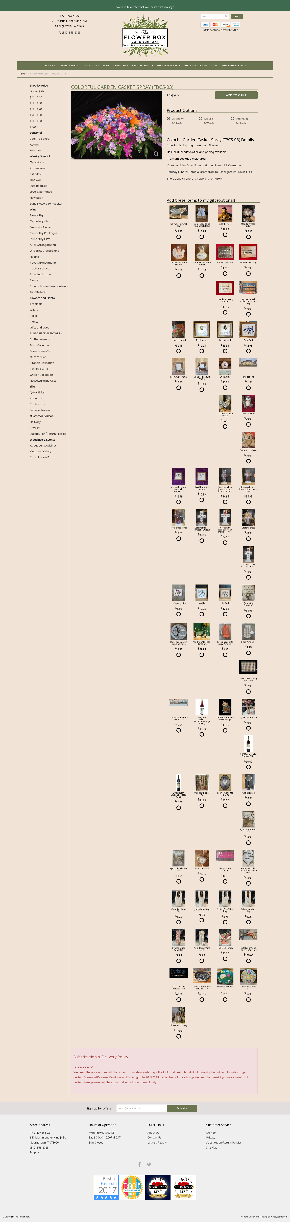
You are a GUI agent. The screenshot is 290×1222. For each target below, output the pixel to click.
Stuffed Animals (40, 339)
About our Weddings (43, 446)
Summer (35, 150)
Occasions (91, 65)
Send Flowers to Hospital (46, 204)
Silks (214, 65)
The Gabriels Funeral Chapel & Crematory (195, 179)
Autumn (35, 145)
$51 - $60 (36, 103)
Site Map (211, 1147)
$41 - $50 (36, 97)
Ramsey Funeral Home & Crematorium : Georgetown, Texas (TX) (209, 172)
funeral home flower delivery (49, 286)
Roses (34, 316)
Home (22, 73)
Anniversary (38, 168)
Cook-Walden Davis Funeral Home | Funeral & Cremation (205, 165)
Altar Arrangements (43, 245)
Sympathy (119, 65)
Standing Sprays (40, 274)
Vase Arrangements (43, 263)
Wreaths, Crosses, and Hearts (44, 254)
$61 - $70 (36, 109)
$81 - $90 (36, 121)
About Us (36, 398)
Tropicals (36, 304)
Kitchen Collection (42, 363)
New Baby (36, 198)
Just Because (38, 186)
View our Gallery (40, 451)
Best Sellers (140, 65)
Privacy (35, 428)
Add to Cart (236, 95)
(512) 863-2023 (71, 32)
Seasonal (49, 65)
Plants (34, 280)
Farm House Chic (41, 351)
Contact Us (37, 404)
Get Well (35, 180)
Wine (106, 65)
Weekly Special (70, 65)
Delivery (35, 422)
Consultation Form (42, 457)
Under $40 (37, 91)
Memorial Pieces (41, 227)
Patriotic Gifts (39, 369)
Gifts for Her (38, 357)
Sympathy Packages (43, 233)
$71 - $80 (36, 115)
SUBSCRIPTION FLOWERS (46, 333)
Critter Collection (41, 375)
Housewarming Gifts (43, 381)
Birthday (35, 174)
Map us (34, 1152)
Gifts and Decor (195, 65)
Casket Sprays (39, 268)
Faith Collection (40, 345)
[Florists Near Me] (106, 1187)
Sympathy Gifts (40, 239)
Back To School (40, 139)
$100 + (34, 127)
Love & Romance (41, 192)
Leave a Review (40, 410)
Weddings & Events (234, 65)
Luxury (34, 310)
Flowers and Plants (165, 65)
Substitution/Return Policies (48, 434)
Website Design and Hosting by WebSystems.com (263, 1216)
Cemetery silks (40, 221)
